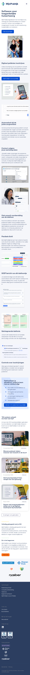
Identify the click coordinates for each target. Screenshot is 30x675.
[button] (27, 4)
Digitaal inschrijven (7, 594)
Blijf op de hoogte (7, 616)
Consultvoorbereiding (8, 590)
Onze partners (6, 642)
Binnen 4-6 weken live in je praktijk (15, 405)
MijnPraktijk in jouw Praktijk (9, 596)
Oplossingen (5, 585)
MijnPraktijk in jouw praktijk (10, 78)
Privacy (10, 667)
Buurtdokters (5, 611)
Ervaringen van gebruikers (11, 515)
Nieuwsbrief (5, 619)
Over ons (5, 555)
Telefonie (4, 592)
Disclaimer (4, 667)
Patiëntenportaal (6, 588)
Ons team (4, 609)
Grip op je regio (7, 31)
